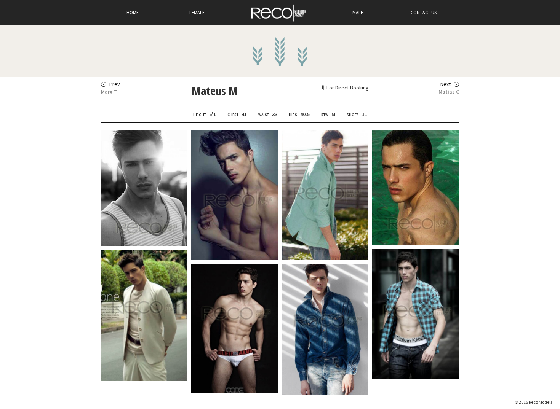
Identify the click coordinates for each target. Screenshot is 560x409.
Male (357, 12)
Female (197, 12)
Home (132, 12)
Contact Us (424, 12)
